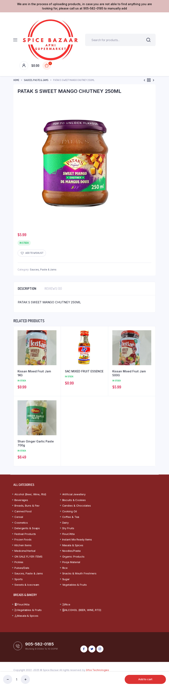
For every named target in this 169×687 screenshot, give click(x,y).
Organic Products (73, 556)
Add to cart (145, 679)
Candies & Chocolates (76, 505)
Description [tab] (27, 288)
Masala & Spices (72, 545)
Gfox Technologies (97, 670)
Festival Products (25, 534)
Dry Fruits (68, 528)
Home (16, 80)
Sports (18, 579)
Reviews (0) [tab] (53, 288)
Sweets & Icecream (26, 584)
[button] (32, 253)
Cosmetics (21, 522)
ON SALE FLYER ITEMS (28, 556)
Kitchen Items (23, 545)
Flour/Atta (68, 534)
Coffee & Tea (70, 516)
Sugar (66, 579)
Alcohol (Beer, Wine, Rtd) (30, 494)
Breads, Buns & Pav (26, 505)
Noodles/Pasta (71, 550)
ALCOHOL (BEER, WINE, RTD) (83, 610)
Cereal (18, 516)
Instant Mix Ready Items (77, 539)
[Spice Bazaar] (50, 39)
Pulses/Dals (21, 567)
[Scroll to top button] (162, 670)
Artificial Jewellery (74, 494)
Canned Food (23, 511)
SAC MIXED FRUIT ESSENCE (84, 371)
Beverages (21, 500)
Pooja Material (71, 562)
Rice (65, 567)
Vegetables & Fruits (74, 584)
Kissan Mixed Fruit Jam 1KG (34, 373)
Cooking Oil (69, 511)
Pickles (18, 562)
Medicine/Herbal (24, 550)
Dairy (65, 522)
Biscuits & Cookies (74, 500)
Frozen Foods (23, 539)
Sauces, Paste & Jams (36, 80)
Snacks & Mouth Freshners (79, 573)
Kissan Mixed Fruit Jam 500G (129, 373)
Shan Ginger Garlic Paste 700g (36, 443)
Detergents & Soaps (27, 528)
